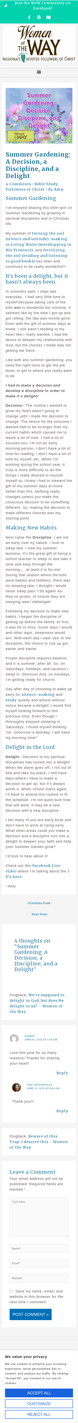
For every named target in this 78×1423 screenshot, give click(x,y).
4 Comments (18, 184)
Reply (62, 1073)
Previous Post (39, 903)
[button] (39, 71)
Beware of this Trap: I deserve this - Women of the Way (39, 1142)
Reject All (39, 1414)
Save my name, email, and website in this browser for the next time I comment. (36, 1296)
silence (29, 694)
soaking (46, 694)
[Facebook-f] (29, 17)
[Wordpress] (39, 17)
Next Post (39, 914)
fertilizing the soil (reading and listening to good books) (37, 255)
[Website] (39, 1279)
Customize (39, 1404)
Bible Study (46, 184)
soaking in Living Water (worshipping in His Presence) (39, 244)
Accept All (39, 1393)
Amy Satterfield (39, 1084)
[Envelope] (48, 17)
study (11, 700)
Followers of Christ (25, 189)
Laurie (30, 1036)
